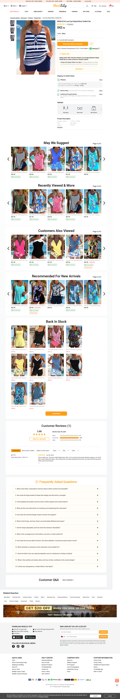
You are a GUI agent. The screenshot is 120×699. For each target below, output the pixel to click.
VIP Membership (46, 667)
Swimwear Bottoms (62, 597)
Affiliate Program (72, 662)
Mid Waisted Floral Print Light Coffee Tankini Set (80, 260)
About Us (69, 660)
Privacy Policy (98, 662)
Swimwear (24, 18)
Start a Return (46, 674)
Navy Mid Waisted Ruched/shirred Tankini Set (42, 305)
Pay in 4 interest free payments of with (73, 48)
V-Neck (31, 601)
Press (68, 671)
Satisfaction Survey (72, 669)
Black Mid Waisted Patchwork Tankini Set (41, 378)
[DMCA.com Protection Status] (88, 680)
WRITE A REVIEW (39, 439)
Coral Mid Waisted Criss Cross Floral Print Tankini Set (63, 349)
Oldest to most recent (43, 450)
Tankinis (30, 18)
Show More (79, 69)
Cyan (5, 601)
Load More (56, 414)
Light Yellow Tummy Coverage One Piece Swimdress (26, 349)
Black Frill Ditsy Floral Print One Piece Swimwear (80, 349)
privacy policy (66, 686)
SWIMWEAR (62, 11)
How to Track (16, 669)
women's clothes (15, 18)
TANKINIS (74, 11)
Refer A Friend (98, 671)
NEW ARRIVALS (14, 11)
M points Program (47, 665)
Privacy (66, 645)
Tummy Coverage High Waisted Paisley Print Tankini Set (27, 215)
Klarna (96, 667)
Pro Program (71, 665)
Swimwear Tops (51, 597)
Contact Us (45, 669)
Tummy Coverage (13, 601)
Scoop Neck (24, 601)
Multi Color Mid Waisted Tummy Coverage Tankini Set (26, 172)
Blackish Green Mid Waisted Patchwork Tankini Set (62, 305)
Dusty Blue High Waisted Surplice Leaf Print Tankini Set (45, 406)
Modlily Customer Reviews (19, 674)
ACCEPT (95, 696)
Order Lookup (46, 671)
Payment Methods (47, 660)
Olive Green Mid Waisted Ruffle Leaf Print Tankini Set (81, 172)
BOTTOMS (86, 11)
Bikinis (42, 597)
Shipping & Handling (18, 665)
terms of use (57, 686)
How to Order (45, 662)
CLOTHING (98, 11)
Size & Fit (14, 667)
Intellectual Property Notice (101, 665)
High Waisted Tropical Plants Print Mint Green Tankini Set (45, 260)
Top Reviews (16, 450)
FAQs (13, 660)
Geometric (99, 597)
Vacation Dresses (27, 597)
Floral (93, 597)
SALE (108, 11)
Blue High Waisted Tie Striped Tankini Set (22, 305)
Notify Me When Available (72, 44)
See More (60, 127)
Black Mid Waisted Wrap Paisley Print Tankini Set (80, 378)
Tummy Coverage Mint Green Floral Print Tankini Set (81, 305)
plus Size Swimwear (75, 597)
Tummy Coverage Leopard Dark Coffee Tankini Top (98, 215)
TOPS (26, 11)
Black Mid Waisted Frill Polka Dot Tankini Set (96, 305)
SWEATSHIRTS (38, 11)
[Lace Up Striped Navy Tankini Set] (35, 47)
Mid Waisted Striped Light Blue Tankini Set (60, 260)
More (100, 79)
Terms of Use (97, 660)
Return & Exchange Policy (19, 662)
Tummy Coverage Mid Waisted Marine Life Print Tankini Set (101, 172)
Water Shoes (86, 597)
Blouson (38, 601)
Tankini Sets (37, 18)
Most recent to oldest (28, 450)
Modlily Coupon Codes (18, 671)
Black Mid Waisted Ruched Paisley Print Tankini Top (99, 260)
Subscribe (103, 632)
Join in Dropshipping (73, 667)
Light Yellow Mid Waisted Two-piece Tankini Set (25, 378)
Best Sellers (7, 597)
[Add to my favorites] (91, 44)
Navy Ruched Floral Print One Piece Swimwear (24, 406)
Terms (61, 645)
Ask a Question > (68, 580)
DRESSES (50, 11)
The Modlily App (98, 669)
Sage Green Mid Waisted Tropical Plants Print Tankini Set (45, 172)
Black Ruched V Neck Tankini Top (20, 260)
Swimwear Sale (16, 597)
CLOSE (110, 696)
